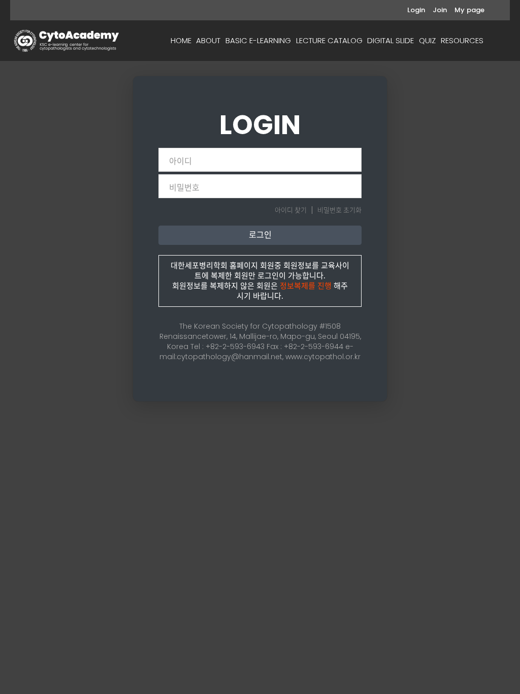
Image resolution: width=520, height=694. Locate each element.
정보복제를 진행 (306, 286)
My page (469, 10)
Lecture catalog (329, 40)
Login (416, 10)
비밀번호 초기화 (339, 210)
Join (440, 10)
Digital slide (390, 40)
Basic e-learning (258, 40)
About (208, 40)
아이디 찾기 (291, 210)
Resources (462, 40)
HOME (181, 40)
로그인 (260, 235)
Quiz (427, 40)
